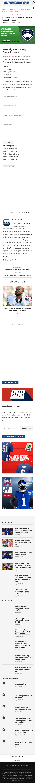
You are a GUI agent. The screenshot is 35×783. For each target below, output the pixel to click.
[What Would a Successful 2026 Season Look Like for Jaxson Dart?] (7, 644)
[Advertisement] (17, 189)
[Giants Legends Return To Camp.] (7, 698)
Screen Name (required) (13, 115)
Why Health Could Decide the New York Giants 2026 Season (22, 632)
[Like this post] (19, 212)
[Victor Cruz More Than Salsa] (7, 745)
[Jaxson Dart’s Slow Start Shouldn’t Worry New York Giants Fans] (7, 566)
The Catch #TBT (21, 684)
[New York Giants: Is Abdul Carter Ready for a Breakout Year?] (7, 531)
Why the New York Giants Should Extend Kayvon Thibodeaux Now (23, 579)
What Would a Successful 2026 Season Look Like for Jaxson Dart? (22, 645)
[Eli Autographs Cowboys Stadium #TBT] (7, 733)
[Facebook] (5, 766)
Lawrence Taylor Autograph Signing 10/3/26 (22, 592)
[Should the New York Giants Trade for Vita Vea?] (7, 543)
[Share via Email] (28, 212)
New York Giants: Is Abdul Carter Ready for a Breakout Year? (23, 531)
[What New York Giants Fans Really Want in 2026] (7, 670)
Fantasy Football (9, 166)
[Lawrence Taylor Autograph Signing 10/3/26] (7, 592)
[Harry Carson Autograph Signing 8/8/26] (7, 621)
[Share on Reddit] (26, 212)
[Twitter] (7, 766)
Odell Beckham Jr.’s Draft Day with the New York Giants (23, 721)
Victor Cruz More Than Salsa (23, 743)
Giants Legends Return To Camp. (23, 697)
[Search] (33, 3)
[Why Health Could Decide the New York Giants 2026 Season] (7, 633)
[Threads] (13, 766)
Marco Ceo (6, 22)
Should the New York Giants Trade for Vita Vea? (23, 542)
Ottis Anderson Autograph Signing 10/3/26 (22, 608)
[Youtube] (18, 766)
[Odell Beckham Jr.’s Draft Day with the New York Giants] (7, 721)
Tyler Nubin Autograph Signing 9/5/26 (23, 553)
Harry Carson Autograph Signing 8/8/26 (22, 620)
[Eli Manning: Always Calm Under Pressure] (7, 710)
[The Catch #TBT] (7, 687)
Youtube (5, 115)
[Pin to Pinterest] (24, 212)
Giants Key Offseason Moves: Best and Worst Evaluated (17, 309)
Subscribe (26, 428)
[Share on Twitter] (22, 212)
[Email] (16, 766)
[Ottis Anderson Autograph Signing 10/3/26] (7, 609)
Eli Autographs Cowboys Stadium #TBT (24, 732)
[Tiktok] (21, 766)
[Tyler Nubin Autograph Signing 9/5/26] (7, 555)
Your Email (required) (10, 106)
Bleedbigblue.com (9, 56)
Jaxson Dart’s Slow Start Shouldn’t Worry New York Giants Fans (23, 566)
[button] (4, 301)
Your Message (7, 124)
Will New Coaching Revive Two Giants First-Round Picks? (24, 658)
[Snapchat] (27, 766)
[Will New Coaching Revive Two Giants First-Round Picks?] (7, 658)
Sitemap (17, 760)
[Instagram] (10, 766)
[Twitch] (24, 766)
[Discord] (29, 766)
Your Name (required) (10, 96)
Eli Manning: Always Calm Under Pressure (23, 708)
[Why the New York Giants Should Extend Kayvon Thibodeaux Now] (7, 578)
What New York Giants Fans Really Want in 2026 (23, 669)
